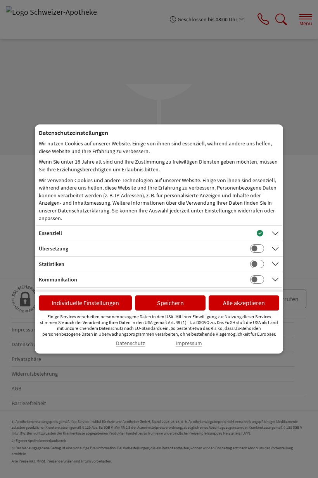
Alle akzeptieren (244, 303)
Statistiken (51, 264)
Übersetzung (53, 248)
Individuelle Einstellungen (85, 303)
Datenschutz (130, 343)
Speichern (170, 303)
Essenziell (50, 233)
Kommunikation (58, 279)
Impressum (189, 343)
